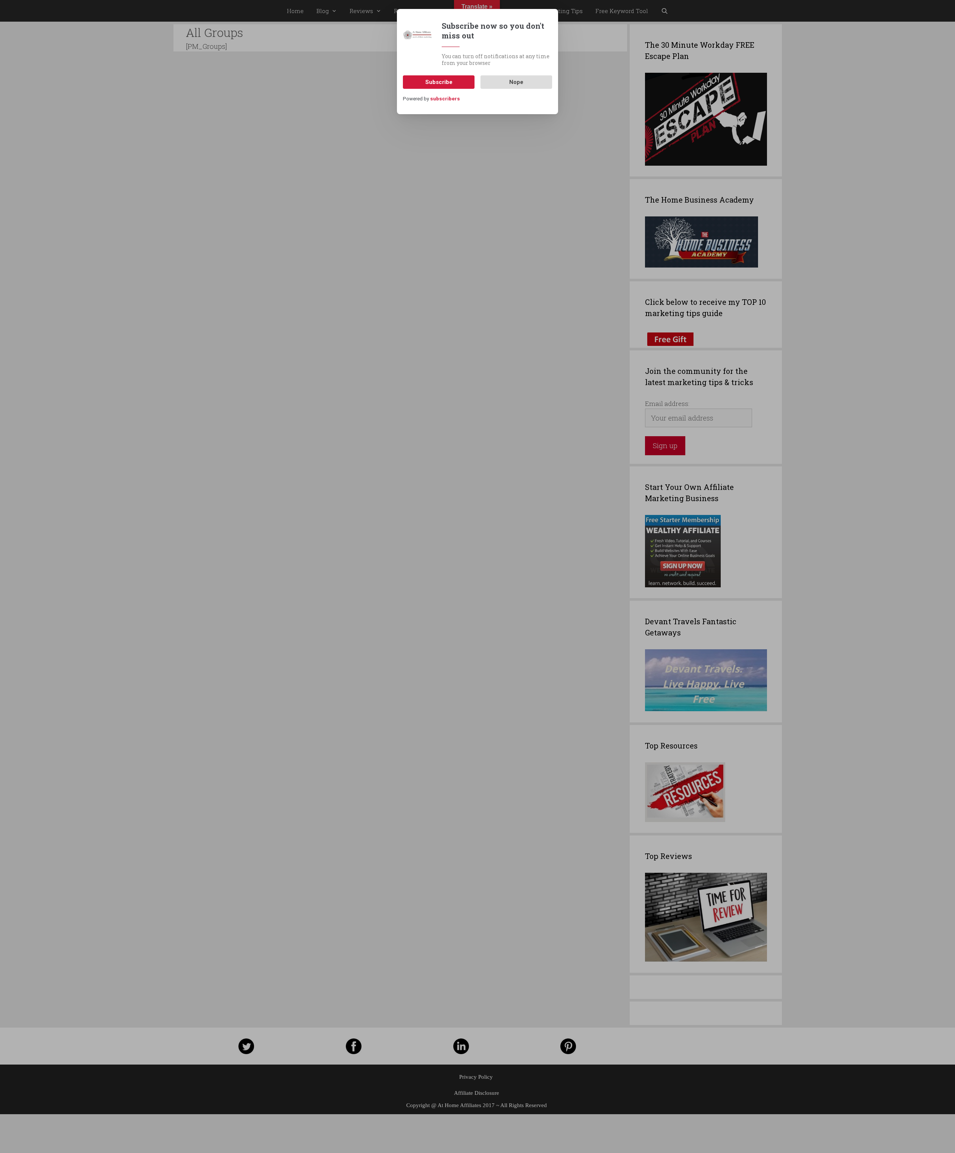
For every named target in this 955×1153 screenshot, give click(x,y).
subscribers (445, 98)
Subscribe (439, 82)
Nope (516, 82)
